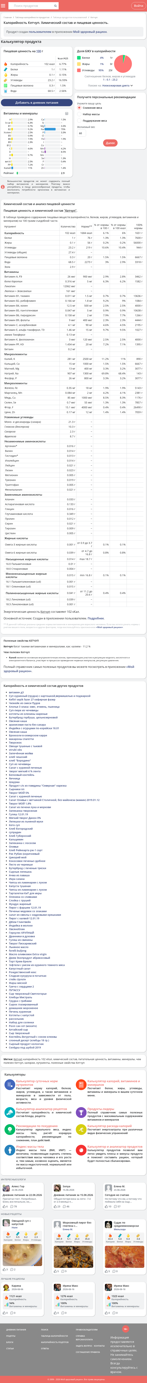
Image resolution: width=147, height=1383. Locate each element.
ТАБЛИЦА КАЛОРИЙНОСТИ (54, 1336)
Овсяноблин (17, 929)
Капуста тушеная (20, 886)
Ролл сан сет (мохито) (23, 1026)
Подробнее (96, 618)
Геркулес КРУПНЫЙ (21, 932)
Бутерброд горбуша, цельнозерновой (33, 717)
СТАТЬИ (10, 1348)
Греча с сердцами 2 (21, 986)
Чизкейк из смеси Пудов (24, 703)
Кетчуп (94, 17)
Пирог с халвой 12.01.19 (24, 918)
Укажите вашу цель (89, 103)
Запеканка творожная (23, 810)
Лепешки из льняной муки (26, 821)
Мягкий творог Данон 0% (25, 818)
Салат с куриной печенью (25, 767)
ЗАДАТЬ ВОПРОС (84, 1345)
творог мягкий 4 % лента (25, 771)
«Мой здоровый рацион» (109, 627)
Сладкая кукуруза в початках (27, 975)
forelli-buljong (17, 950)
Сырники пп (16, 789)
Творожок (15, 742)
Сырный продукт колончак (26, 1044)
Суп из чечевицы (20, 764)
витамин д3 (16, 692)
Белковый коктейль (21, 775)
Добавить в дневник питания (36, 103)
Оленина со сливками (23, 897)
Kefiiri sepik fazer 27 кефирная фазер (32, 699)
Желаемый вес (86, 127)
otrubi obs (15, 749)
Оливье (13, 846)
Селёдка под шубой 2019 (25, 1047)
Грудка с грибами (20, 1001)
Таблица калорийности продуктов (32, 17)
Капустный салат (19, 968)
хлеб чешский (18, 757)
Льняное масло (19, 947)
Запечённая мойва (21, 753)
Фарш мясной (18, 983)
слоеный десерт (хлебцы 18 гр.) (29, 1040)
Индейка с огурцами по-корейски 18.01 (34, 728)
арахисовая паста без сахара (27, 724)
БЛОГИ (9, 1342)
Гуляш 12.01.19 (18, 814)
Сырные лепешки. (20, 871)
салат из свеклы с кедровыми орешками (35, 914)
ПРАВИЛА (95, 1352)
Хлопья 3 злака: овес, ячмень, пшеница (34, 706)
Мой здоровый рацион (90, 32)
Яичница (14, 778)
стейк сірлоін (17, 979)
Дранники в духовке (22, 936)
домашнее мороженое (23, 1008)
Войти (138, 6)
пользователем (40, 32)
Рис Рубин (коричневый (24, 853)
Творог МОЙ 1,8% (20, 803)
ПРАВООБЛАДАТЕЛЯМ (87, 1329)
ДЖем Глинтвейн (20, 922)
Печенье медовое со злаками (28, 911)
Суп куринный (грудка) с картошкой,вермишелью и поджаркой (49, 696)
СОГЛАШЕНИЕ (83, 1352)
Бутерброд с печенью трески (27, 868)
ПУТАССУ (14, 990)
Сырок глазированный (23, 1004)
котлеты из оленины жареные (28, 714)
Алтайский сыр (18, 1029)
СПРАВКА (80, 1336)
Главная (8, 17)
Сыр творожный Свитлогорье (28, 993)
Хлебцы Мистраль (20, 997)
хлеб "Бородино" (20, 760)
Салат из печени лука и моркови (30, 807)
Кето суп (14, 825)
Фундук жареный (20, 904)
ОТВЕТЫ (45, 1348)
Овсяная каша (18, 721)
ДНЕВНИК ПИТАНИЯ (16, 1329)
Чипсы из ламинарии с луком (28, 882)
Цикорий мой (17, 857)
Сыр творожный (19, 1033)
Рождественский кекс (22, 972)
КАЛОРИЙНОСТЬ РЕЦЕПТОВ (54, 1342)
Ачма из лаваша (19, 875)
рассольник (16, 1018)
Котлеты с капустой (21, 1015)
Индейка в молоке (21, 925)
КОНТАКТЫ (99, 1345)
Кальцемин (16, 839)
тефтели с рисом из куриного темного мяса (37, 965)
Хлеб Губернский (20, 836)
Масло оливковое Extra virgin (28, 954)
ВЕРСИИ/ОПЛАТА (84, 1339)
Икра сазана (17, 879)
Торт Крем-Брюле (20, 961)
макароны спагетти (21, 739)
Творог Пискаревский (22, 943)
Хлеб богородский (21, 828)
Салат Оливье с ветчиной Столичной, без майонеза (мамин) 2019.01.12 (54, 800)
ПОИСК (44, 1329)
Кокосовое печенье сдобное (27, 861)
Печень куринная (20, 1011)
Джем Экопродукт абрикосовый (29, 957)
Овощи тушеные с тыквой (25, 746)
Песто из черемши (21, 864)
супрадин (15, 832)
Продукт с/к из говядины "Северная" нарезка (38, 785)
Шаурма (14, 782)
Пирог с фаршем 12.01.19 (25, 907)
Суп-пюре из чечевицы (23, 710)
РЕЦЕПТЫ (10, 1336)
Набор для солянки (21, 1022)
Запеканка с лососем (22, 843)
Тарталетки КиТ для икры (25, 893)
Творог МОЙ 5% (19, 792)
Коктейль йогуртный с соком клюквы (33, 1036)
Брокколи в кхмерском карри (28, 735)
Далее (110, 143)
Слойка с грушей (19, 900)
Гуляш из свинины (21, 940)
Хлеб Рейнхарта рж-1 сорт (25, 850)
